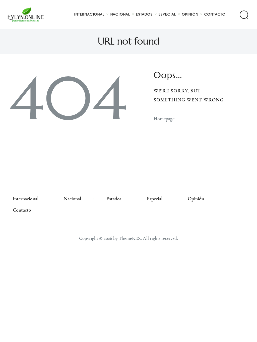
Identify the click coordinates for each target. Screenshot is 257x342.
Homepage (164, 118)
